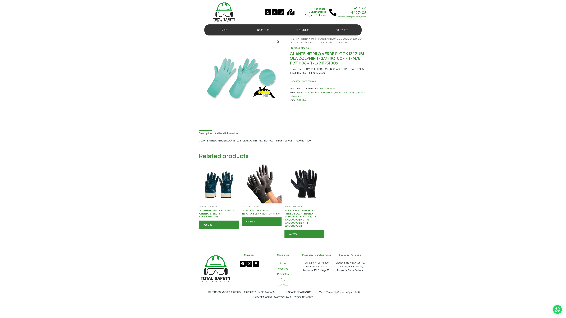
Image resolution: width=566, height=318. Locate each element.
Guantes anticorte (305, 92)
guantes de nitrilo (324, 92)
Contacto (283, 284)
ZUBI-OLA (301, 99)
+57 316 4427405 (358, 10)
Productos (283, 274)
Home (293, 38)
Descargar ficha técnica (303, 81)
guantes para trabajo (344, 92)
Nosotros (283, 268)
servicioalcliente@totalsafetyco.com (352, 16)
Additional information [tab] (226, 133)
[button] (278, 41)
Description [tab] (205, 133)
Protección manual (306, 38)
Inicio (283, 263)
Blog (283, 279)
